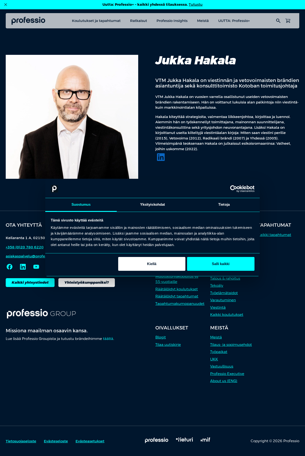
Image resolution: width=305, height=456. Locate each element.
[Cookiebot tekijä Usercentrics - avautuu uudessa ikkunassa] (233, 188)
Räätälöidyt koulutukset (176, 289)
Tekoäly (216, 285)
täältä (108, 339)
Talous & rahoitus (225, 278)
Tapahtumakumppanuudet (179, 304)
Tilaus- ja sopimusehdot (231, 345)
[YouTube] (36, 267)
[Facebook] (9, 267)
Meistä (203, 21)
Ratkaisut (138, 21)
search (278, 20)
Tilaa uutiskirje (168, 345)
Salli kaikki (220, 264)
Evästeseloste (56, 441)
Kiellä (151, 264)
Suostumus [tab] (81, 204)
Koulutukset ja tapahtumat (96, 21)
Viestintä (218, 307)
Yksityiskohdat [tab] (152, 204)
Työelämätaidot (224, 293)
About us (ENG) (223, 381)
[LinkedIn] (160, 157)
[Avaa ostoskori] (288, 21)
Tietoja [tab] (224, 204)
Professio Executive (227, 374)
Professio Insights (172, 21)
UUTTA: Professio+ (234, 21)
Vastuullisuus (221, 366)
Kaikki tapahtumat (274, 235)
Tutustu (196, 4)
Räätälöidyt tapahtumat (176, 296)
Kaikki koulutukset (226, 315)
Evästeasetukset (90, 441)
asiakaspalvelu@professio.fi (30, 256)
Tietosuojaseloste (21, 441)
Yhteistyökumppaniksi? (86, 282)
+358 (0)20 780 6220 (25, 247)
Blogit (160, 337)
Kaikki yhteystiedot (30, 282)
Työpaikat (218, 352)
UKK (214, 359)
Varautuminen (223, 300)
